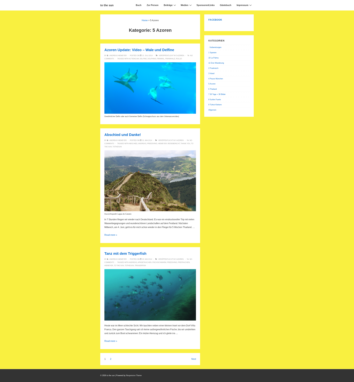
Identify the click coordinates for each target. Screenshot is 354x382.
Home (145, 20)
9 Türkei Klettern (215, 105)
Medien (184, 5)
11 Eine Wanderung (216, 63)
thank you (185, 144)
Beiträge (168, 5)
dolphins (152, 59)
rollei (179, 59)
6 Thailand (212, 89)
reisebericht (174, 144)
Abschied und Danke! (122, 135)
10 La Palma (213, 58)
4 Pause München (215, 79)
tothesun (117, 147)
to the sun (107, 5)
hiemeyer (162, 144)
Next (193, 359)
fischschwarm (159, 262)
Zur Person (152, 5)
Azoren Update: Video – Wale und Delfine (139, 50)
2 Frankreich (213, 68)
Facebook (215, 20)
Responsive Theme (134, 375)
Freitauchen (184, 262)
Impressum (242, 5)
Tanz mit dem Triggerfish (125, 253)
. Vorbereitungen (214, 47)
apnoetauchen (145, 262)
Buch (138, 5)
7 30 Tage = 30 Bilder (217, 94)
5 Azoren (180, 56)
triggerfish (140, 266)
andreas (142, 144)
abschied (133, 144)
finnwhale (170, 59)
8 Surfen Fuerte (214, 100)
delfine (143, 59)
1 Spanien (212, 53)
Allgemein (212, 110)
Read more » (110, 235)
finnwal (160, 59)
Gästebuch (225, 5)
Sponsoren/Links (205, 5)
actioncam (134, 59)
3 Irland (211, 73)
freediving (152, 144)
